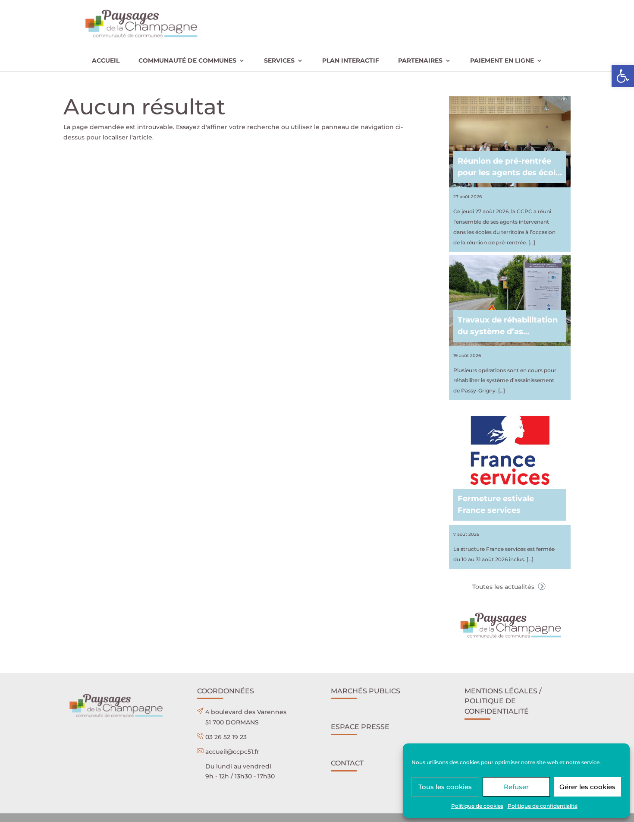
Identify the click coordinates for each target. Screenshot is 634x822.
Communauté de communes (187, 60)
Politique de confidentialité (543, 806)
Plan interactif (350, 60)
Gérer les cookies (587, 787)
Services (279, 60)
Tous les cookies (445, 787)
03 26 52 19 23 (226, 737)
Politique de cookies (477, 806)
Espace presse (360, 727)
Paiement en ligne (502, 60)
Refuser (516, 787)
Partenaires (420, 60)
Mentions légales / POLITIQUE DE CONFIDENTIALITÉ (503, 701)
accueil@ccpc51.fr (232, 752)
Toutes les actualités (504, 587)
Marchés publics (365, 691)
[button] (623, 76)
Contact (347, 763)
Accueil (105, 60)
